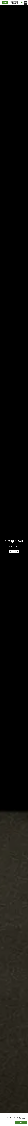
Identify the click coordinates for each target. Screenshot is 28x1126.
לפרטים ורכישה (14, 551)
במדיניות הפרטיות (23, 1118)
